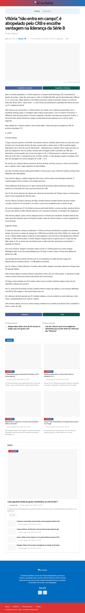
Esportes (47, 11)
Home (37, 11)
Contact (38, 607)
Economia (13, 451)
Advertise (16, 607)
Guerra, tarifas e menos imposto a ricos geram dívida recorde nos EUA (38, 537)
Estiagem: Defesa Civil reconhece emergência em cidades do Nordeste (38, 545)
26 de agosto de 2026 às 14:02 (29, 532)
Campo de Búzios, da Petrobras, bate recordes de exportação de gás (38, 529)
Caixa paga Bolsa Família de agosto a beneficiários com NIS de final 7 (32, 502)
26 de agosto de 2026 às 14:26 (29, 524)
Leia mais (12, 515)
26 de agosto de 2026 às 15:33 (31, 505)
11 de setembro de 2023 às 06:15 (42, 39)
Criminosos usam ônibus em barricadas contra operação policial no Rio (38, 521)
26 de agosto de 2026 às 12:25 (29, 548)
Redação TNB (22, 39)
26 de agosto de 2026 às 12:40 (29, 540)
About (7, 607)
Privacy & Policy (27, 607)
